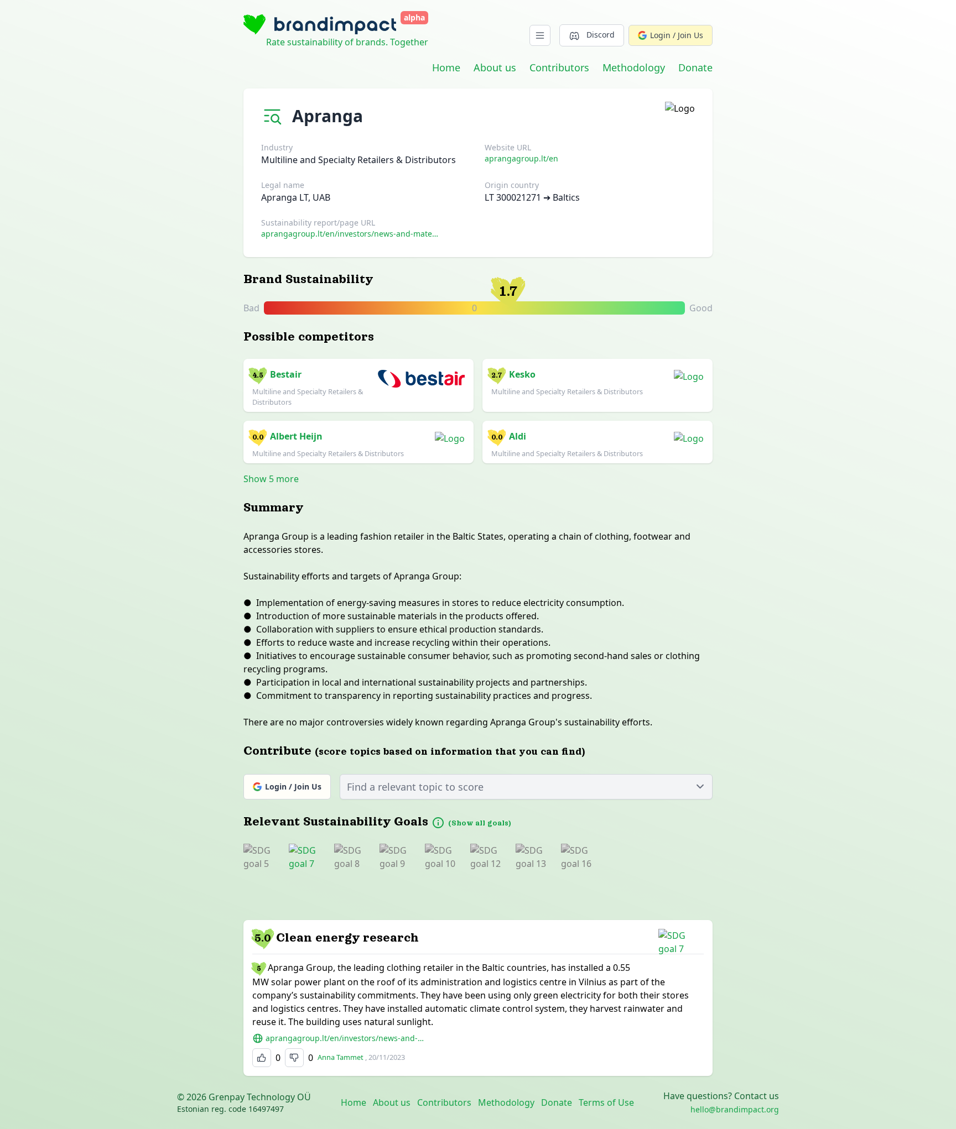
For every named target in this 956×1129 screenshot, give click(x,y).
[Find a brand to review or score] (274, 113)
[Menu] (539, 35)
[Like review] (261, 1057)
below (482, 309)
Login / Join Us (676, 35)
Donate (695, 67)
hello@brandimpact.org (734, 1109)
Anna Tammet (340, 1057)
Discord (600, 34)
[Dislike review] (294, 1057)
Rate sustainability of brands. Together (347, 42)
